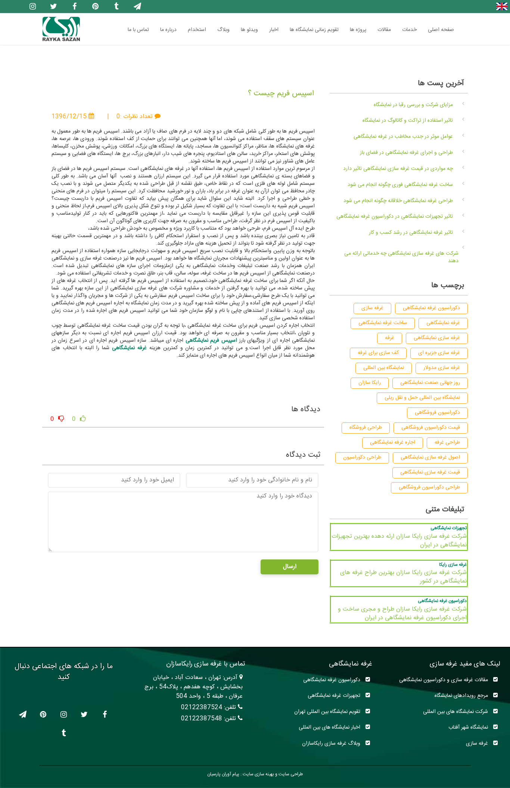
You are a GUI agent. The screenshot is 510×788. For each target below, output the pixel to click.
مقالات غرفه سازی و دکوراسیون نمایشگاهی (444, 680)
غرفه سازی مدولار (441, 367)
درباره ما (168, 29)
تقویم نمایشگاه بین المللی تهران (328, 711)
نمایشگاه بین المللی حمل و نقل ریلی (422, 397)
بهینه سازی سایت (258, 774)
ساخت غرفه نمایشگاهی (382, 323)
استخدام (197, 29)
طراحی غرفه (447, 442)
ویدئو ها (249, 29)
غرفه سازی (372, 308)
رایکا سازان (369, 382)
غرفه (389, 337)
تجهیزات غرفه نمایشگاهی (335, 695)
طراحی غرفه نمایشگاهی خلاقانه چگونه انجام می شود (398, 201)
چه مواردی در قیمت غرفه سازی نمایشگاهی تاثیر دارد (398, 169)
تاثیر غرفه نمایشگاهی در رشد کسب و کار (411, 232)
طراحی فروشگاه (365, 427)
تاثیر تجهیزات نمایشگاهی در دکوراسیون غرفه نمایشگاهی (394, 216)
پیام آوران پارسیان (223, 774)
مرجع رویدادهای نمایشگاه (462, 695)
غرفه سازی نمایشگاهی (437, 337)
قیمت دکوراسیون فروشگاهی (430, 427)
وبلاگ (223, 29)
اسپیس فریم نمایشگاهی (211, 340)
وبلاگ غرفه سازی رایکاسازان (332, 743)
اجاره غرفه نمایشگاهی (392, 442)
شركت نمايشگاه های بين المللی (456, 711)
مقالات (384, 29)
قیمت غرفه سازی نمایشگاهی (430, 472)
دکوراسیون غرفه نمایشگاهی (431, 308)
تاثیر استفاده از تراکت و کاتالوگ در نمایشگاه (408, 120)
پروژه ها (358, 29)
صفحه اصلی (441, 29)
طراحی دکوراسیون (362, 457)
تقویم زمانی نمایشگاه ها (314, 29)
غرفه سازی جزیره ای (439, 352)
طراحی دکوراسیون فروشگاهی (429, 487)
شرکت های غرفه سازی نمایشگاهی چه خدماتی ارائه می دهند (401, 257)
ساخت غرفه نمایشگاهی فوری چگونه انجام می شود (400, 185)
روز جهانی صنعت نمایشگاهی (430, 382)
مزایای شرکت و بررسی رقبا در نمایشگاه (413, 105)
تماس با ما (138, 29)
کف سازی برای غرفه (378, 352)
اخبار (274, 29)
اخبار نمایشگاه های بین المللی (330, 727)
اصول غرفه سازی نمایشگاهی (430, 457)
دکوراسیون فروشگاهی (437, 412)
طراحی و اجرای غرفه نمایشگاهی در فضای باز (406, 152)
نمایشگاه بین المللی (383, 367)
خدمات (409, 29)
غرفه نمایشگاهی (129, 348)
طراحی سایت (290, 774)
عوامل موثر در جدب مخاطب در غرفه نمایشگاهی (403, 136)
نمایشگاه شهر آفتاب (468, 727)
